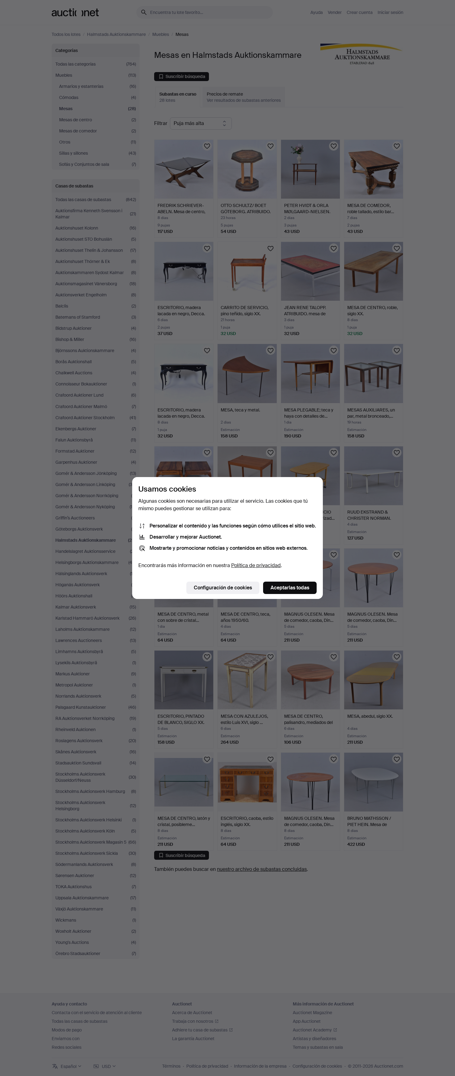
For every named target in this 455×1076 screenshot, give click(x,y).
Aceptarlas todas (290, 587)
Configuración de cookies (223, 587)
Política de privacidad (256, 565)
